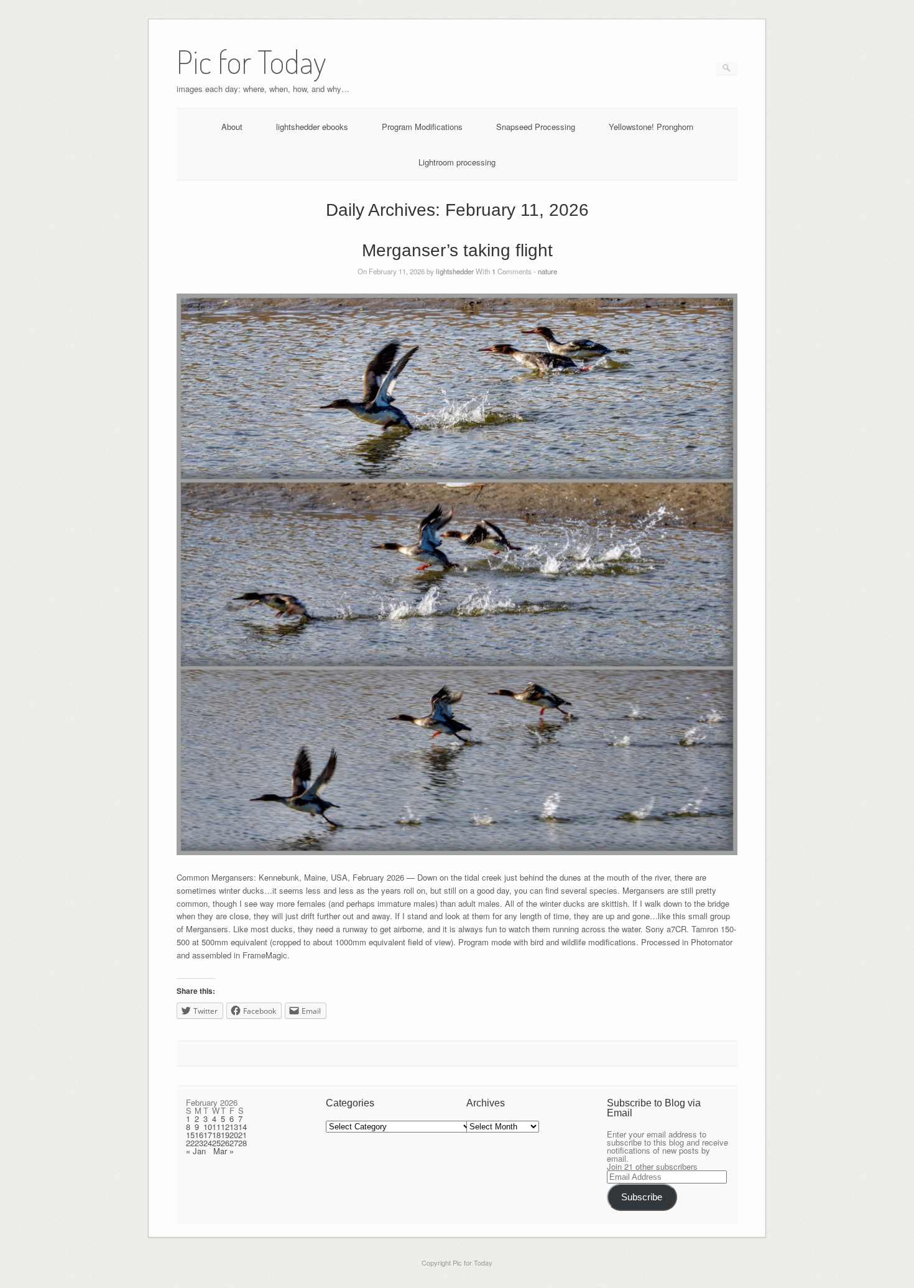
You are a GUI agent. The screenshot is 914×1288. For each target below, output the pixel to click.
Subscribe (641, 1197)
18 (216, 1135)
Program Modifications (422, 126)
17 (207, 1135)
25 (216, 1143)
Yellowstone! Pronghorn (651, 126)
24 (207, 1143)
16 (199, 1135)
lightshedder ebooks (312, 126)
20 (233, 1135)
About (231, 126)
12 (225, 1127)
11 (216, 1127)
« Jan (196, 1151)
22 (190, 1143)
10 (207, 1127)
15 (190, 1135)
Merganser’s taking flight (457, 250)
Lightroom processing (457, 162)
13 (233, 1127)
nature (547, 271)
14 (242, 1127)
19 (225, 1135)
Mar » (223, 1151)
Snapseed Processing (535, 126)
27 (233, 1143)
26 (225, 1143)
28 (242, 1143)
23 (199, 1143)
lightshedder (455, 271)
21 (242, 1135)
